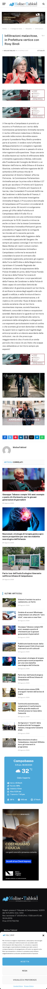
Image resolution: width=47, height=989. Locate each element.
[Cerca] (43, 4)
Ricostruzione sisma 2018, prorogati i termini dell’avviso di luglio (31, 691)
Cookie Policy (18, 986)
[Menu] (4, 4)
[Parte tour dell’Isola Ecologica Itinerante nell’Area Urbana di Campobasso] (23, 558)
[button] (43, 935)
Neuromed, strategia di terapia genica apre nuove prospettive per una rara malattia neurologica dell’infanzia (23, 536)
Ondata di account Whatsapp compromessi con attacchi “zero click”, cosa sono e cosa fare (31, 614)
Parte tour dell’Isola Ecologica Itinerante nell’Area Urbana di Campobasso (30, 677)
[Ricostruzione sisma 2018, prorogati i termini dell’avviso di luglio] (9, 692)
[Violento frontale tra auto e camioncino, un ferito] (9, 602)
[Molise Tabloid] (23, 4)
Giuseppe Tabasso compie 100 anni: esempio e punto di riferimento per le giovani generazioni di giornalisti (23, 497)
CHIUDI (42, 966)
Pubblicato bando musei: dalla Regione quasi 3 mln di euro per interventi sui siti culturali (31, 646)
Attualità (41, 50)
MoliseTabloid (9, 50)
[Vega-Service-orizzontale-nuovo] (23, 117)
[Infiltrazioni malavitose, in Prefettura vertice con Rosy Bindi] (23, 70)
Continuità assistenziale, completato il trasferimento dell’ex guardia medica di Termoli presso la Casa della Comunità (30, 708)
